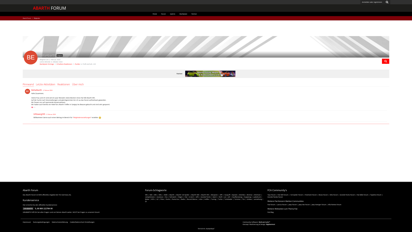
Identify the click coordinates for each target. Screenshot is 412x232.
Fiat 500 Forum (283, 195)
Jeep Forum (293, 205)
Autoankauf (210, 229)
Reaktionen (63, 84)
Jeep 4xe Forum (304, 205)
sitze (200, 199)
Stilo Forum (334, 195)
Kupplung (247, 197)
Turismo (237, 199)
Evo (166, 197)
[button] (385, 61)
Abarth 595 (205, 195)
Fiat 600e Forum (362, 195)
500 (151, 195)
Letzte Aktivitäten (45, 84)
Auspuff (227, 195)
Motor (147, 199)
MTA (152, 199)
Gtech (215, 197)
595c (160, 195)
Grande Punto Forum (347, 195)
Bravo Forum (323, 195)
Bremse (249, 195)
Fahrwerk (172, 197)
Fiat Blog (270, 212)
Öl (146, 201)
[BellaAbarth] (27, 91)
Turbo (220, 199)
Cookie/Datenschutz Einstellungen (82, 222)
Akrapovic (214, 195)
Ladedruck (257, 197)
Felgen (180, 197)
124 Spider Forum (296, 195)
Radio (183, 199)
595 (146, 195)
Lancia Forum (282, 205)
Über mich (78, 84)
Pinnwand (28, 84)
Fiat (186, 197)
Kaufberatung (237, 197)
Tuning (213, 199)
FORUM (49, 8)
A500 (165, 195)
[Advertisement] (206, 28)
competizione (150, 197)
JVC (229, 197)
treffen (206, 199)
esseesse (160, 197)
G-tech (191, 197)
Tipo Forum (271, 195)
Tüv (243, 199)
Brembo (242, 195)
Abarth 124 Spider (182, 195)
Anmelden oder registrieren (372, 2)
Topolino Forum (375, 195)
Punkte (77, 64)
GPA (197, 197)
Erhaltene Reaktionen (64, 64)
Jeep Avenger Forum (319, 205)
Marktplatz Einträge (47, 64)
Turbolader (228, 199)
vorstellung (258, 199)
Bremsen (257, 195)
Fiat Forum (271, 205)
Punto (168, 199)
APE (221, 195)
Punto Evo (175, 199)
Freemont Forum (311, 195)
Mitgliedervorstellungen (82, 117)
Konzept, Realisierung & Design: (259, 224)
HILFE (221, 197)
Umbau (249, 199)
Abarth (171, 195)
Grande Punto (206, 197)
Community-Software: (256, 222)
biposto (234, 195)
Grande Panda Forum (275, 197)
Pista (162, 199)
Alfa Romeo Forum (334, 205)
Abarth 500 (195, 195)
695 (155, 195)
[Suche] (387, 2)
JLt (225, 197)
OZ (157, 199)
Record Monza (192, 199)
